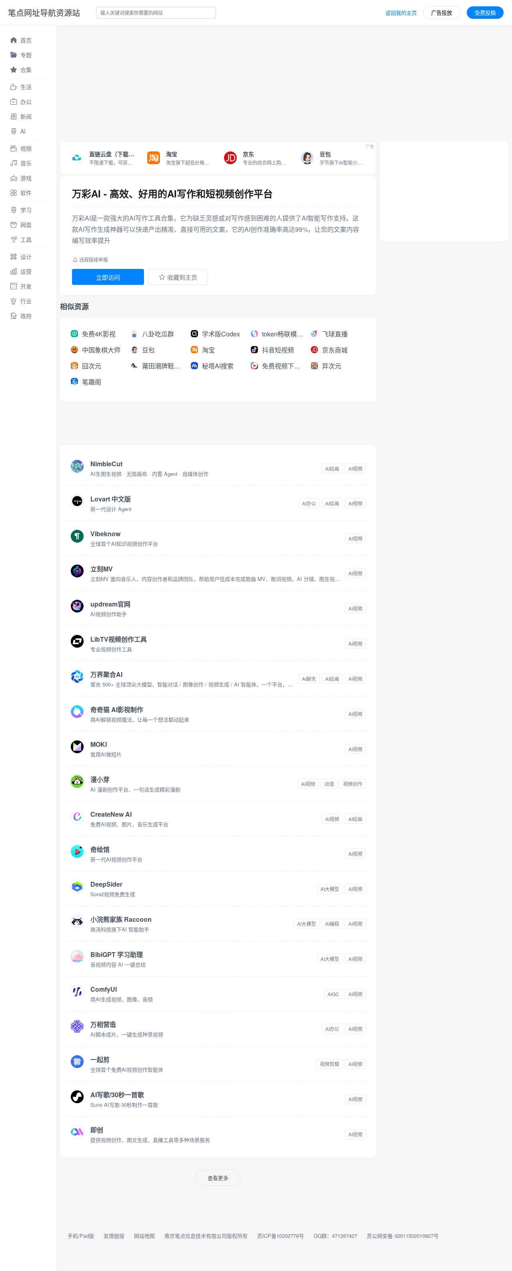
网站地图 (144, 1235)
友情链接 (114, 1235)
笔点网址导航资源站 (44, 12)
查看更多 (218, 1177)
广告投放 (441, 12)
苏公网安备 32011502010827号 (403, 1235)
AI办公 (309, 503)
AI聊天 (309, 678)
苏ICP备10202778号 (280, 1235)
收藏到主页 (182, 277)
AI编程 (332, 923)
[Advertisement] (284, 81)
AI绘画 (332, 468)
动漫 (329, 783)
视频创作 (352, 783)
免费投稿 (485, 12)
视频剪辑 (329, 1063)
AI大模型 (329, 888)
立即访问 (108, 277)
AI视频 (355, 468)
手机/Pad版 (81, 1235)
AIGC (333, 994)
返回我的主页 (401, 12)
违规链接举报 (93, 259)
